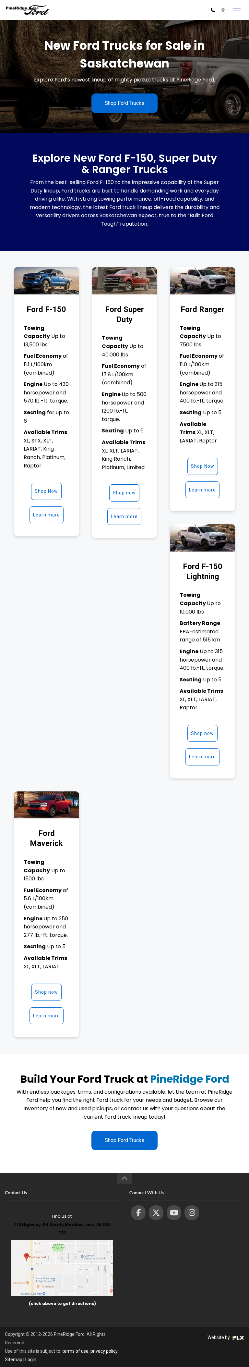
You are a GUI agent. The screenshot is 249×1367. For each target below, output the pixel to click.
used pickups (95, 1108)
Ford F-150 (100, 182)
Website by (219, 1337)
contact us (134, 1108)
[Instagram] (191, 1212)
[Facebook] (138, 1212)
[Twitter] (156, 1212)
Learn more (46, 514)
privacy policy (103, 1351)
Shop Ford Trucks (124, 103)
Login (30, 1359)
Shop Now (46, 491)
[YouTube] (174, 1212)
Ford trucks (75, 190)
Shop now (124, 492)
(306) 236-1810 (190, 10)
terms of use (75, 1351)
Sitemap (13, 1359)
